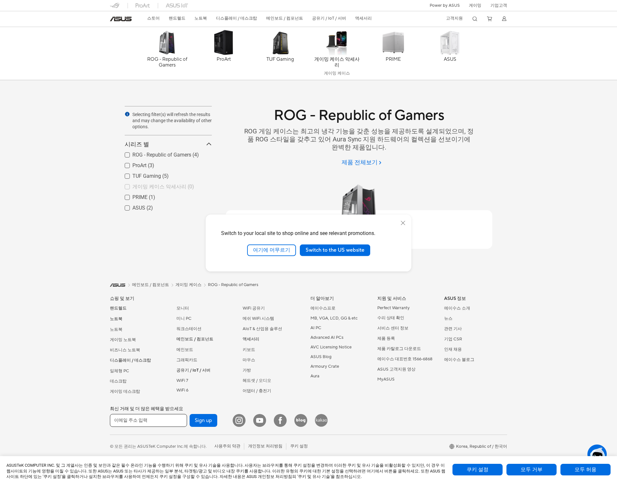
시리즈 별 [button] (137, 144)
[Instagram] (239, 420)
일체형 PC (119, 371)
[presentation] (127, 114)
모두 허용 (585, 469)
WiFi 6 (182, 390)
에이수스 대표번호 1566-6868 (405, 359)
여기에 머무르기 (271, 250)
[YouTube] (259, 420)
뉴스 (448, 318)
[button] (475, 5)
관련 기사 (453, 328)
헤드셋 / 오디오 (257, 380)
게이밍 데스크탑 (125, 391)
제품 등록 (386, 338)
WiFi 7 (182, 380)
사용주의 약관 (227, 446)
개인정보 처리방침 (265, 446)
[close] (403, 223)
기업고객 (498, 5)
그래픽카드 (186, 360)
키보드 (249, 349)
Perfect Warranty (393, 307)
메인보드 (184, 349)
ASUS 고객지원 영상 (396, 369)
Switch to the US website (335, 250)
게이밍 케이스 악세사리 (152, 185)
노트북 (116, 329)
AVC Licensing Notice (331, 347)
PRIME (132, 196)
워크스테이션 (188, 328)
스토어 (153, 18)
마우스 (249, 360)
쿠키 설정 (477, 469)
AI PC (315, 327)
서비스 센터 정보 (392, 328)
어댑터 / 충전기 (257, 390)
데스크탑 (118, 381)
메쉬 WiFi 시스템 (258, 318)
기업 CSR (453, 339)
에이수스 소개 (457, 308)
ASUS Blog (321, 356)
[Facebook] (280, 420)
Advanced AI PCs (327, 337)
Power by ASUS (445, 5)
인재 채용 (453, 349)
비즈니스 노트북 (125, 350)
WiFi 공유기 (254, 308)
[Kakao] (321, 420)
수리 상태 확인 (390, 317)
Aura (314, 376)
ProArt (132, 164)
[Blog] (300, 420)
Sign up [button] (203, 420)
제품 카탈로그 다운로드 (399, 348)
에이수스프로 (322, 308)
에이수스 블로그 (459, 359)
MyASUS (386, 379)
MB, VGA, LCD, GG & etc (334, 318)
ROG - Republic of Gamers (154, 153)
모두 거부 (531, 469)
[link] (121, 19)
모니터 (182, 308)
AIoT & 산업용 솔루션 (262, 328)
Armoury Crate (324, 366)
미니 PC (184, 318)
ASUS (131, 206)
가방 (247, 370)
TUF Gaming (139, 174)
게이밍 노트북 (123, 339)
